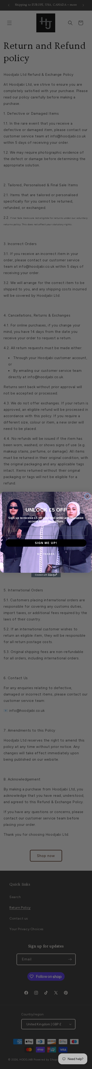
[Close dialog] (87, 496)
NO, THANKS (46, 554)
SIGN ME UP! (46, 542)
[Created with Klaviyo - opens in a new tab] (46, 575)
